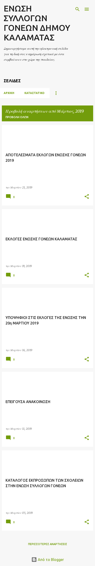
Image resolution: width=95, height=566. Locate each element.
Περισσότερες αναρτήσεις (47, 544)
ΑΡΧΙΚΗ (9, 92)
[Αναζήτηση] (77, 9)
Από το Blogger (50, 559)
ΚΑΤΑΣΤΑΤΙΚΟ (34, 92)
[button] (86, 197)
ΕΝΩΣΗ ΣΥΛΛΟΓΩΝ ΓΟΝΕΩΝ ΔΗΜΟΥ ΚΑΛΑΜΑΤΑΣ (37, 23)
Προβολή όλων (17, 117)
